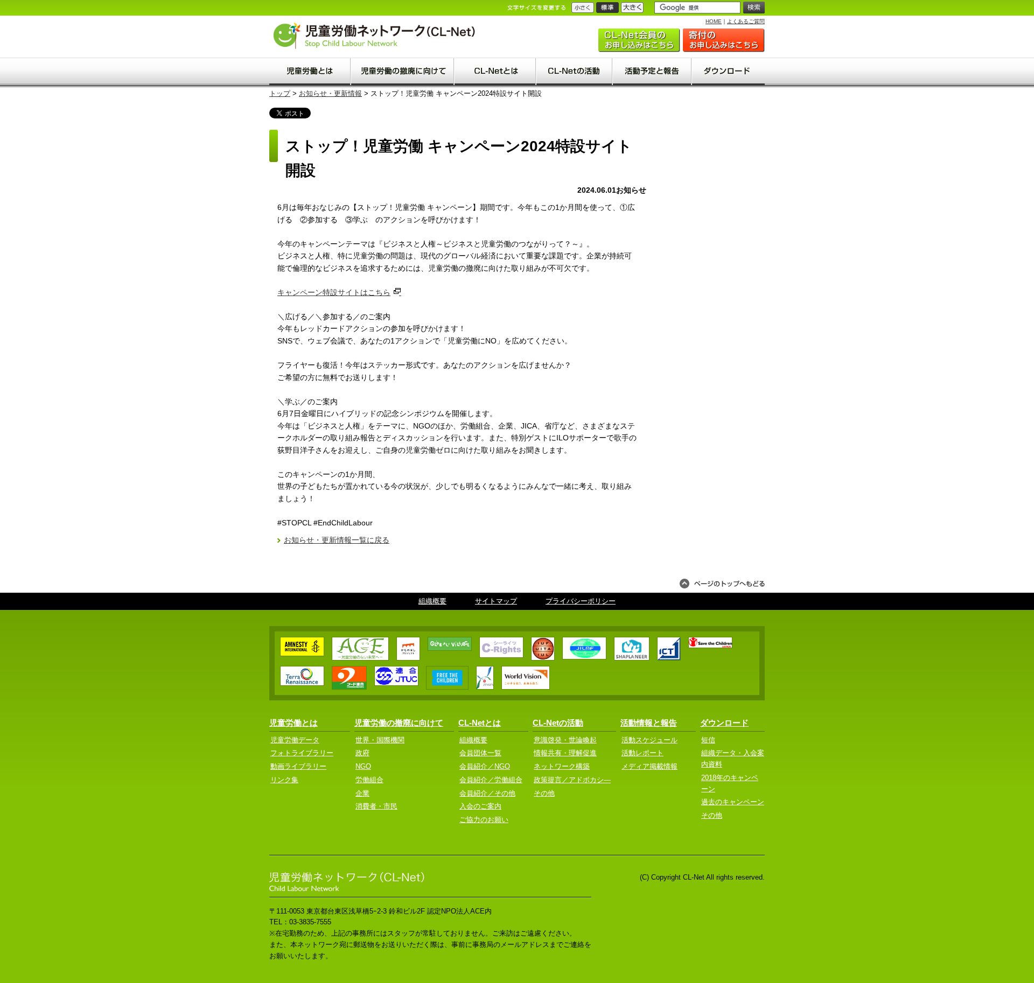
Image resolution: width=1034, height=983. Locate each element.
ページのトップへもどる (722, 583)
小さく (582, 7)
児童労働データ (294, 740)
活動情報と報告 (648, 722)
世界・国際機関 (379, 740)
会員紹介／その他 (487, 793)
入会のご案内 (639, 40)
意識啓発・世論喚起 (565, 740)
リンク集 (284, 780)
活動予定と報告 (652, 71)
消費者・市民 (376, 806)
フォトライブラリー (301, 753)
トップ (279, 93)
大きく (632, 7)
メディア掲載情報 (649, 766)
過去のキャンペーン (732, 802)
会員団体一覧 (480, 753)
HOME (713, 21)
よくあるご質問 (746, 21)
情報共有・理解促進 (565, 753)
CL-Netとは (479, 722)
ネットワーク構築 (562, 766)
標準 (607, 7)
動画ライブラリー (298, 766)
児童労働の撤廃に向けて (403, 71)
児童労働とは (310, 71)
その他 (544, 793)
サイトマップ (496, 601)
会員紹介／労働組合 (490, 780)
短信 (708, 740)
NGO (363, 766)
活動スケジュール (649, 740)
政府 (362, 753)
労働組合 (369, 780)
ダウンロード (728, 71)
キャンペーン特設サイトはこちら (333, 292)
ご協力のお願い (724, 40)
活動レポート (642, 753)
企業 (362, 793)
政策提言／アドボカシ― (572, 780)
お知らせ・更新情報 (330, 93)
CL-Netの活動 (574, 71)
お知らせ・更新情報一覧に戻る (336, 540)
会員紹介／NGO (484, 766)
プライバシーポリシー (581, 601)
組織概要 (432, 601)
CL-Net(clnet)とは (495, 71)
